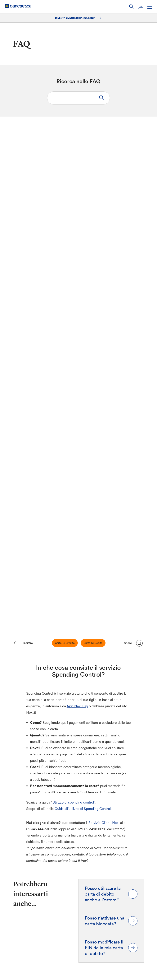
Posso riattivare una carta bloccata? (104, 921)
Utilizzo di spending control (73, 802)
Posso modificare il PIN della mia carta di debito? (104, 947)
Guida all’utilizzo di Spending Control (83, 808)
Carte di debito (93, 643)
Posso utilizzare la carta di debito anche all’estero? (103, 894)
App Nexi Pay (77, 706)
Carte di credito (65, 643)
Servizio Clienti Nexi (103, 822)
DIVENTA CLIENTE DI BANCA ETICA (75, 17)
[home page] (18, 6)
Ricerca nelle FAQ (78, 81)
